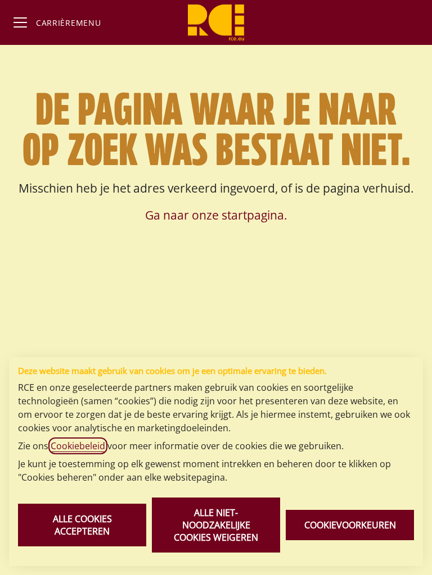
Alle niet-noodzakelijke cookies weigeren (216, 525)
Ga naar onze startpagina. (216, 215)
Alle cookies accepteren (82, 525)
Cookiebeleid (78, 446)
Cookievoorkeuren (350, 525)
